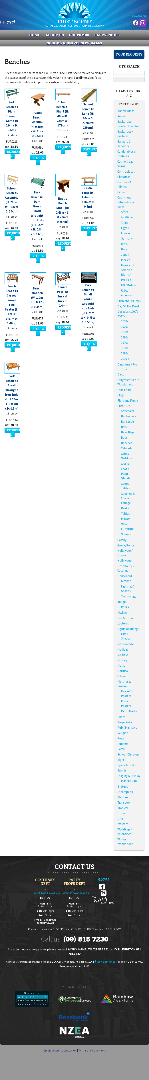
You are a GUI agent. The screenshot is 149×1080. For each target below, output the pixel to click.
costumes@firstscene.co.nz (49, 892)
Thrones (122, 797)
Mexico (125, 260)
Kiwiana (122, 613)
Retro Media (129, 711)
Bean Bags (127, 432)
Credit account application (59, 1050)
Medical (122, 650)
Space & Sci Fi (126, 765)
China (124, 222)
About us (54, 35)
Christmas (123, 177)
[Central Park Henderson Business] (75, 1006)
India (124, 244)
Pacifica (126, 280)
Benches (126, 443)
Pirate (121, 717)
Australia (127, 217)
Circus (121, 192)
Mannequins (129, 781)
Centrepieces (126, 171)
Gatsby (121, 540)
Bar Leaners (128, 416)
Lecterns (123, 623)
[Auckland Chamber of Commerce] (32, 1006)
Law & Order (125, 618)
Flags (120, 395)
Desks (125, 508)
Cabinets (126, 448)
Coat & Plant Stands (125, 473)
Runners (122, 744)
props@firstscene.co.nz (76, 892)
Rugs (120, 738)
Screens (126, 534)
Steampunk (125, 792)
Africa (124, 212)
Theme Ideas (125, 111)
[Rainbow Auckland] (117, 1006)
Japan (125, 255)
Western (122, 824)
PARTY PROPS (107, 35)
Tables (125, 514)
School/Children (128, 754)
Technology (128, 596)
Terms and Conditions (92, 1050)
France (125, 233)
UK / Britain (128, 285)
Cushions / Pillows (129, 301)
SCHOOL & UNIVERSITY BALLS (74, 43)
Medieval (123, 655)
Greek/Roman (126, 545)
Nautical (123, 671)
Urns (120, 819)
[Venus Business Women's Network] (74, 1037)
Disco (120, 374)
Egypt (125, 228)
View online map (106, 961)
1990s (124, 353)
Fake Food (124, 390)
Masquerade (125, 644)
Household (124, 576)
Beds (124, 438)
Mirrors (125, 519)
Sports (121, 770)
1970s (124, 343)
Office (121, 676)
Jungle (122, 602)
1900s (124, 321)
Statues (122, 787)
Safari (121, 749)
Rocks (125, 607)
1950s (124, 332)
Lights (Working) (128, 629)
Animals (122, 116)
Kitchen (126, 581)
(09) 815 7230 (85, 939)
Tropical (122, 808)
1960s (124, 337)
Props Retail (125, 722)
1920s (124, 327)
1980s (124, 348)
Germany (127, 238)
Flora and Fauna (127, 401)
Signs (120, 760)
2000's (125, 359)
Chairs (125, 464)
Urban (121, 813)
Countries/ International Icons (126, 202)
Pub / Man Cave (127, 728)
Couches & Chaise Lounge (128, 498)
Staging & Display (128, 776)
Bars (124, 427)
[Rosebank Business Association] (74, 1023)
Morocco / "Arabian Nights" (127, 270)
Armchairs (127, 411)
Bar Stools (127, 422)
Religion (122, 733)
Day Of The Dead (128, 306)
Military (122, 660)
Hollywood (124, 561)
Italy (124, 249)
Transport (123, 803)
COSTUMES (79, 35)
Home (34, 35)
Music (121, 665)
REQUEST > (13, 154)
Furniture (123, 406)
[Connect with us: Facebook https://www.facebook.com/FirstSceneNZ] (135, 22)
